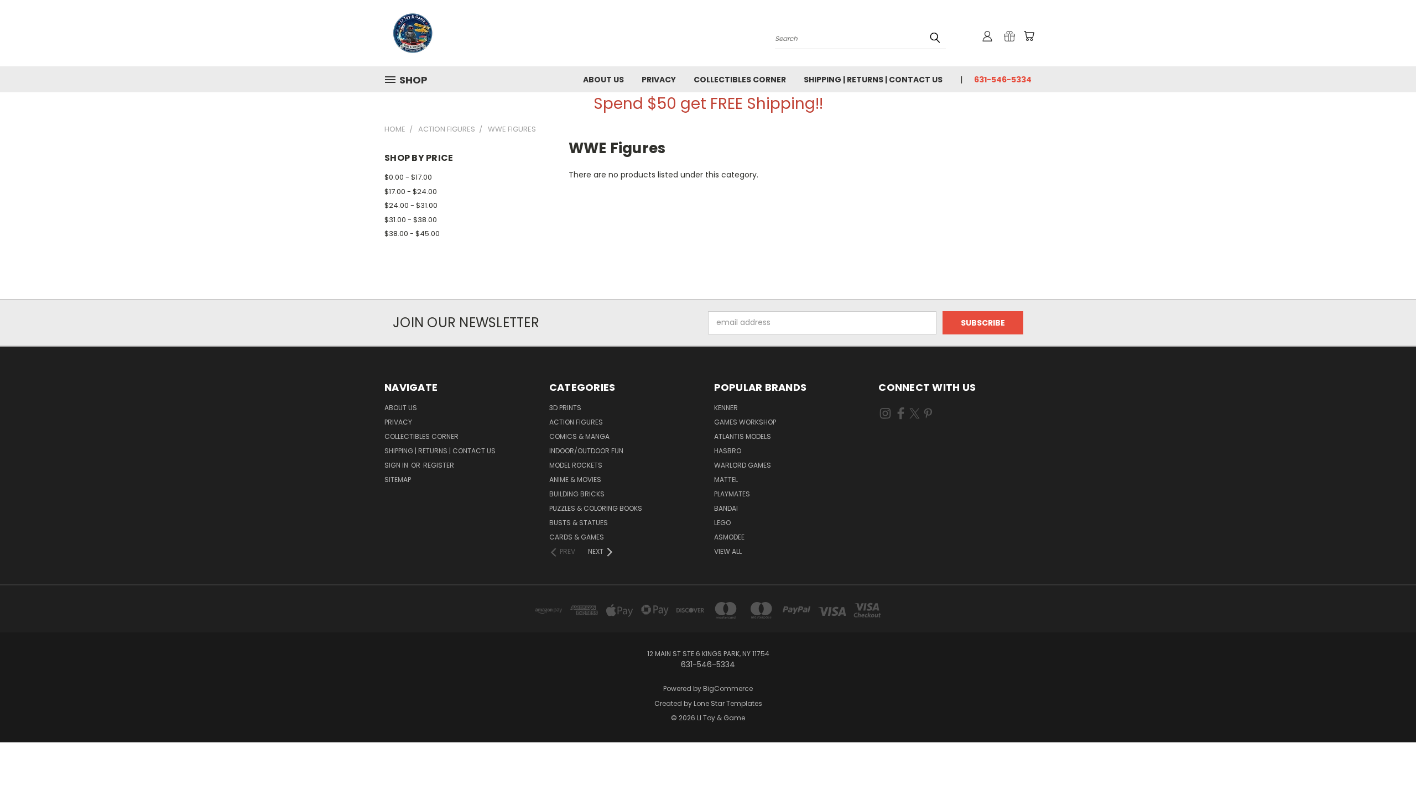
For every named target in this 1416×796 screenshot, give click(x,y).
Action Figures (576, 422)
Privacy (659, 79)
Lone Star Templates (728, 703)
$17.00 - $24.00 (410, 191)
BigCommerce (728, 688)
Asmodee (729, 537)
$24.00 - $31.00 (411, 205)
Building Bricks (577, 494)
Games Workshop (745, 422)
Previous (1387, 761)
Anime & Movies (575, 479)
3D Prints (565, 407)
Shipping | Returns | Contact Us (873, 79)
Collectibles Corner (740, 79)
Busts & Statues (578, 522)
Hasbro (727, 450)
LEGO (722, 522)
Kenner (726, 407)
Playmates (732, 494)
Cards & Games (576, 537)
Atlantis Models (742, 436)
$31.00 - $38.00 (410, 219)
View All (728, 551)
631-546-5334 (1003, 79)
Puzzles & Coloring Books (595, 508)
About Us (603, 79)
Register (438, 465)
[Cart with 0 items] (1028, 35)
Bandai (726, 508)
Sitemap (397, 479)
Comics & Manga (579, 436)
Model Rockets (575, 465)
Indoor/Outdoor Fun (586, 450)
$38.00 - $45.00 (412, 233)
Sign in (397, 465)
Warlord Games (742, 465)
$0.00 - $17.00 (408, 177)
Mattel (726, 479)
